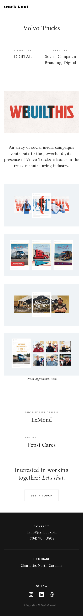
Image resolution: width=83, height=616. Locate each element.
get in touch (41, 495)
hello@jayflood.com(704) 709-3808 (42, 535)
